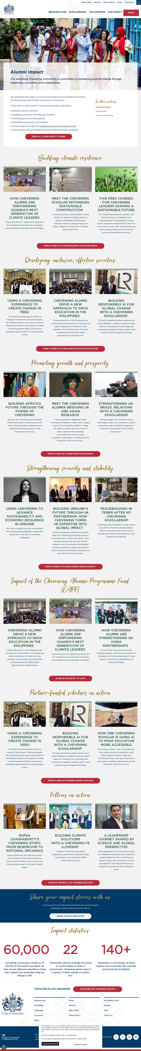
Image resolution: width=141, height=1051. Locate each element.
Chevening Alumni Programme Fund (57, 126)
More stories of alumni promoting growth (70, 454)
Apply (131, 13)
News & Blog (86, 2)
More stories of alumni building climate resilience (70, 246)
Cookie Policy (82, 1039)
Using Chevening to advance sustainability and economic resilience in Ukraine (24, 516)
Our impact (115, 12)
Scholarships (77, 12)
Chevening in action (103, 107)
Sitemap (107, 1005)
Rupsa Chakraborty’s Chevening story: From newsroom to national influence (24, 843)
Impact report (101, 111)
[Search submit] (138, 2)
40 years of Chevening (104, 115)
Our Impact (38, 1015)
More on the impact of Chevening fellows (70, 883)
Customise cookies (80, 1044)
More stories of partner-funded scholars (70, 781)
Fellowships (97, 12)
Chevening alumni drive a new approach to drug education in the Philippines (70, 308)
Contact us (108, 1015)
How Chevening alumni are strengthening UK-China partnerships (116, 638)
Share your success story (70, 916)
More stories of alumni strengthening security (70, 567)
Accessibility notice (111, 1000)
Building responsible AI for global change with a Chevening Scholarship (116, 308)
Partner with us (109, 2)
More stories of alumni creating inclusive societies (70, 349)
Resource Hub (57, 12)
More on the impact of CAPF (70, 678)
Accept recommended (50, 1044)
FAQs (106, 1010)
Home (119, 2)
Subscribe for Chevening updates (97, 989)
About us (97, 2)
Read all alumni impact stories (48, 136)
